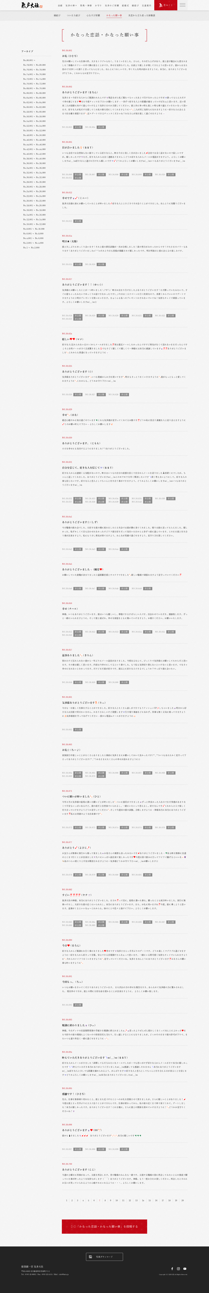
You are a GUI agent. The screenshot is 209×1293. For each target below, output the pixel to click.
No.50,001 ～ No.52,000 (34, 131)
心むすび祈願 (93, 15)
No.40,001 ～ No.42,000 (34, 154)
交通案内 (146, 6)
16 (156, 1200)
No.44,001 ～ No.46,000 (34, 145)
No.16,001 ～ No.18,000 (34, 210)
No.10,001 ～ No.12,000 (34, 224)
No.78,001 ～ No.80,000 (34, 65)
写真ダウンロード (104, 1257)
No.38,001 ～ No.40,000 (34, 159)
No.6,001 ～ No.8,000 (33, 234)
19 (176, 1200)
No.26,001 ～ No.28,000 (34, 187)
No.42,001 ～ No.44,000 (34, 149)
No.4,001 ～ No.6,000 (33, 238)
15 (150, 1200)
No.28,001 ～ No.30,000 (34, 182)
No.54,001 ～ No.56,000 (34, 121)
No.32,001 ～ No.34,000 (34, 173)
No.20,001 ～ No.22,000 (34, 201)
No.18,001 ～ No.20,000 (34, 205)
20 (183, 1200)
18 (169, 1200)
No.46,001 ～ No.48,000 (34, 140)
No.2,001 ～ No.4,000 (33, 243)
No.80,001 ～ (29, 60)
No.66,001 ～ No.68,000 (34, 93)
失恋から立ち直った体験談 (141, 15)
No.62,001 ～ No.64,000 (34, 102)
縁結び (135, 6)
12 (130, 1200)
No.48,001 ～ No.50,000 (34, 135)
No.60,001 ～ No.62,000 (34, 107)
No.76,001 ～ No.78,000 (34, 70)
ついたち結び (73, 15)
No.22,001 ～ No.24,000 (34, 196)
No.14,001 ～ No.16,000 (34, 215)
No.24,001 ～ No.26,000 (34, 191)
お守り (98, 6)
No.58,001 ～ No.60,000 (34, 112)
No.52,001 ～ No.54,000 (34, 126)
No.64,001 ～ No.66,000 (34, 98)
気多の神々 (71, 6)
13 (136, 1200)
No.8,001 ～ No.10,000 (34, 229)
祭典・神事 (86, 6)
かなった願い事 (114, 15)
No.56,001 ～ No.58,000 (34, 117)
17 (163, 1200)
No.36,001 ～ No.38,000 (34, 163)
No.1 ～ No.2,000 (31, 248)
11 (123, 1200)
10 (117, 1200)
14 (143, 1200)
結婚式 (125, 6)
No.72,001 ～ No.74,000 (34, 79)
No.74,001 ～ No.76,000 (34, 74)
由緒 (60, 6)
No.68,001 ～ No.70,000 (34, 88)
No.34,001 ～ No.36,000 (34, 168)
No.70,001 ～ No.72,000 (34, 84)
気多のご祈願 (112, 6)
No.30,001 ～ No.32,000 (34, 177)
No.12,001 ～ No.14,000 (34, 220)
